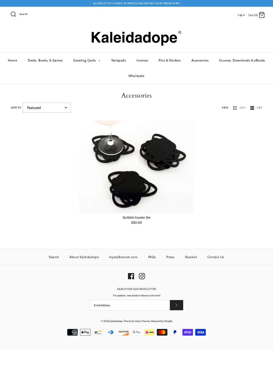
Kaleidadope (116, 321)
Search (54, 257)
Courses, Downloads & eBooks (242, 60)
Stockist (191, 257)
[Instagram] (142, 276)
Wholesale (136, 76)
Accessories (200, 60)
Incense (142, 60)
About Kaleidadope (84, 257)
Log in (241, 14)
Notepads (118, 60)
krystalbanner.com (123, 257)
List (259, 107)
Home (12, 60)
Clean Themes (142, 321)
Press (170, 257)
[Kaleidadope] (136, 32)
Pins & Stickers (170, 60)
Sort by (16, 107)
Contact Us (215, 257)
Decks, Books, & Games (45, 60)
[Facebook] (131, 276)
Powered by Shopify (161, 321)
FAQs (152, 257)
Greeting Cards (86, 60)
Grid (243, 107)
